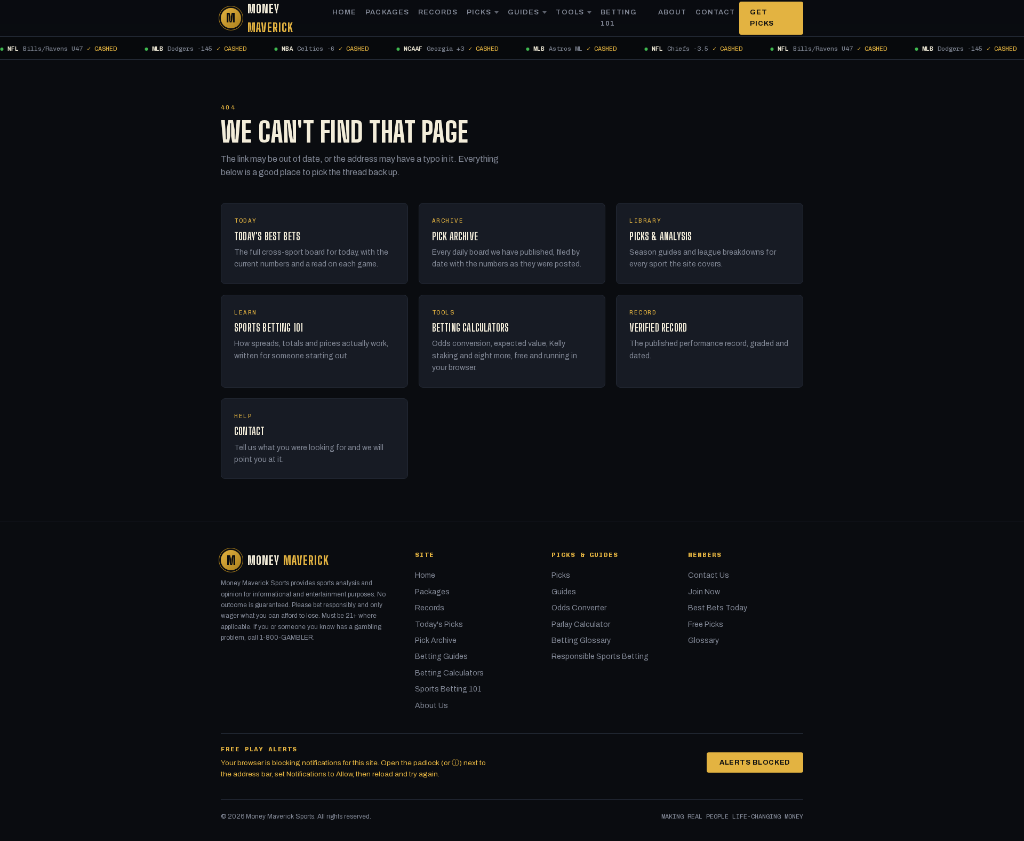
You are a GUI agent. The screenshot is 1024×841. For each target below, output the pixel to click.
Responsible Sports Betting (600, 657)
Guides (523, 12)
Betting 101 (619, 18)
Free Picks (705, 624)
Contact (715, 12)
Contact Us (708, 575)
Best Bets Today (717, 608)
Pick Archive (436, 640)
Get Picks (762, 18)
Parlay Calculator (580, 624)
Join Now (704, 592)
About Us (431, 706)
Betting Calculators (449, 673)
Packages (387, 12)
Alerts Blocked (754, 762)
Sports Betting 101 (448, 689)
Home (344, 12)
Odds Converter (578, 608)
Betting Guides (441, 657)
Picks (479, 12)
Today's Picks (439, 624)
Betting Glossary (581, 640)
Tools (569, 12)
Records (438, 12)
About (672, 12)
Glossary (703, 640)
